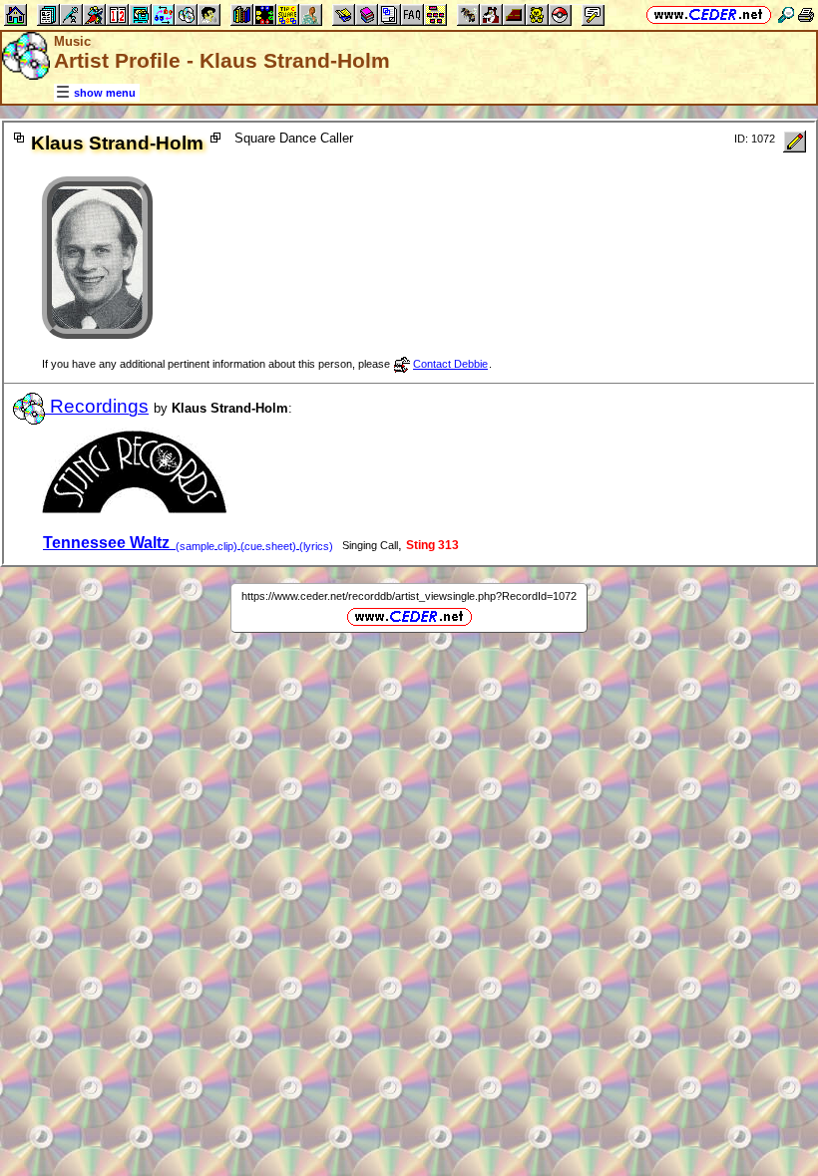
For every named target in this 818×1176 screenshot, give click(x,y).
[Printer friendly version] (806, 14)
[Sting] (135, 508)
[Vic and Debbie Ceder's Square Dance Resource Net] (708, 14)
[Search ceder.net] (786, 14)
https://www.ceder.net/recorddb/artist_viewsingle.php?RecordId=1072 (409, 596)
